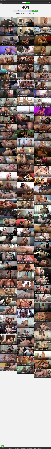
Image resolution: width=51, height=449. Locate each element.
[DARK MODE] (50, 2)
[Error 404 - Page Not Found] (25, 2)
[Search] (30, 11)
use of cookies (36, 448)
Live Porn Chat (35, 10)
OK (40, 448)
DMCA (3, 446)
